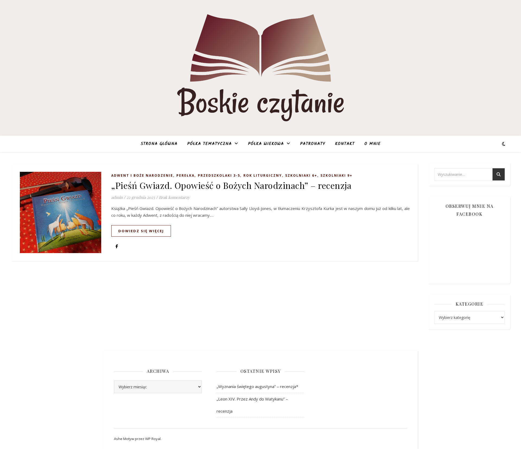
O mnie (372, 144)
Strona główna (159, 144)
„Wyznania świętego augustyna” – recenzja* (257, 386)
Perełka (185, 175)
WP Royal (153, 438)
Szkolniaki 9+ (336, 175)
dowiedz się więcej (141, 230)
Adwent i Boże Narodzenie (142, 175)
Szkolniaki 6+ (301, 175)
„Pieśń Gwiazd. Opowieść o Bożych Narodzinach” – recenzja (231, 185)
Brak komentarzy (174, 197)
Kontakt (345, 144)
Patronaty (312, 144)
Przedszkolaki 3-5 (219, 175)
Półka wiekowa (266, 144)
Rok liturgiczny (262, 175)
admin (117, 197)
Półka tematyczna (209, 144)
